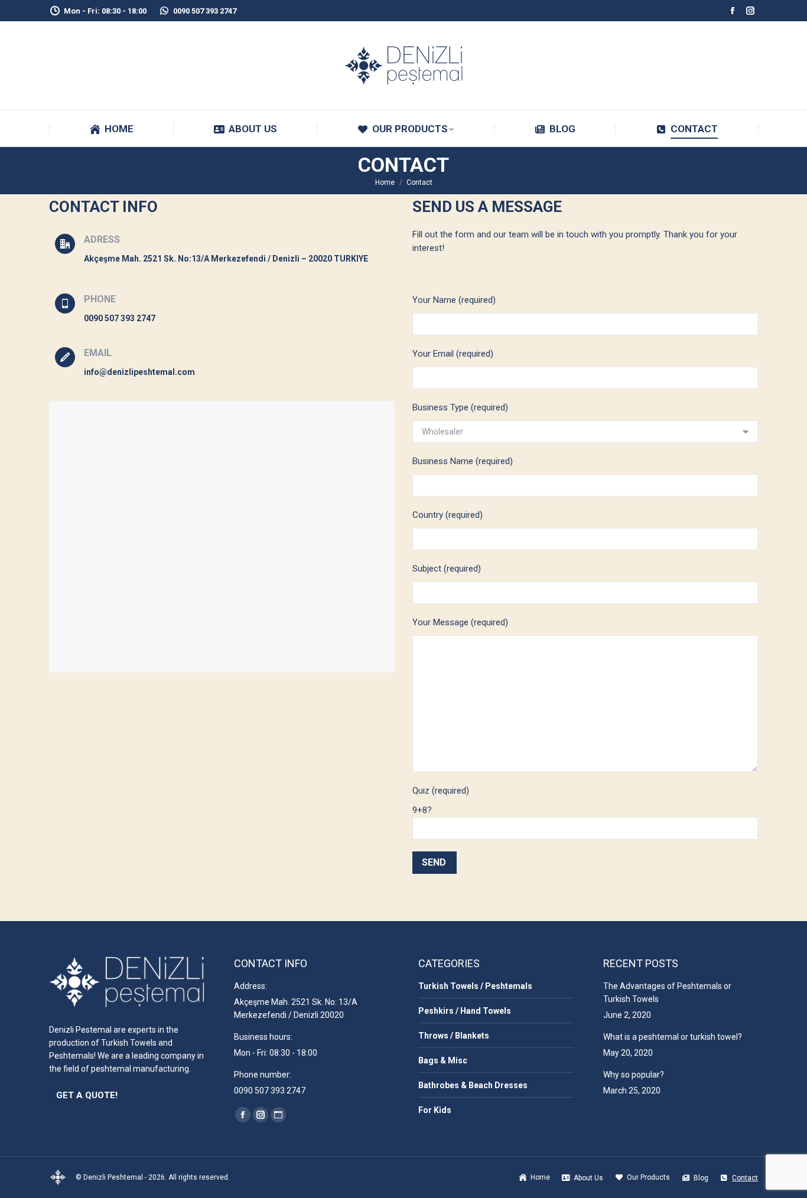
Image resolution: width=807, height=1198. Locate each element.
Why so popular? (633, 1074)
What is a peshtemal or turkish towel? (672, 1037)
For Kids (434, 1110)
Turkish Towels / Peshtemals (475, 986)
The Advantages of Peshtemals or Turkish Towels (667, 992)
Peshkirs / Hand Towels (464, 1011)
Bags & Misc (442, 1060)
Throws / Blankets (453, 1035)
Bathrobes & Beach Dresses (473, 1085)
